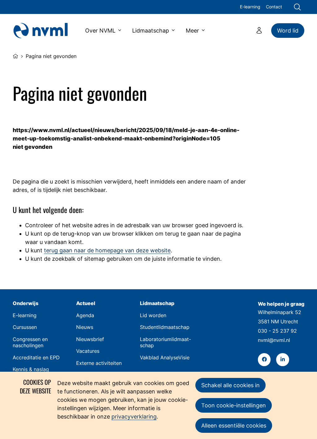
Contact (274, 6)
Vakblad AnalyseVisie (164, 358)
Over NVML (100, 30)
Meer (192, 30)
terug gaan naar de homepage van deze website (107, 250)
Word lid (287, 30)
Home (15, 55)
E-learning (250, 6)
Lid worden (153, 315)
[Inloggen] (259, 30)
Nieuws (84, 327)
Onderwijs (25, 303)
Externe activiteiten (99, 363)
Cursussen (25, 327)
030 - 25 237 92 (277, 331)
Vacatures (87, 351)
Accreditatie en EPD (36, 358)
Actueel (85, 303)
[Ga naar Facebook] (264, 359)
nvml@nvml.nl (274, 340)
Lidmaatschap (150, 30)
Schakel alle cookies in (230, 385)
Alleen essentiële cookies (233, 425)
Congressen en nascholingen (30, 342)
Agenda (85, 315)
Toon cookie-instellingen (233, 405)
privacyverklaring (134, 416)
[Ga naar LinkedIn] (282, 359)
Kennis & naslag (31, 369)
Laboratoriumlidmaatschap (165, 342)
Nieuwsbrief (90, 339)
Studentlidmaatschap (164, 327)
